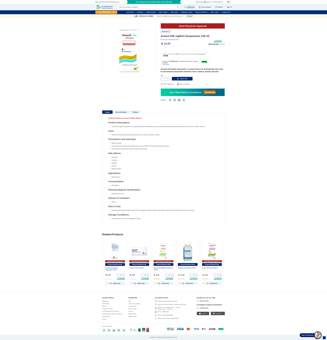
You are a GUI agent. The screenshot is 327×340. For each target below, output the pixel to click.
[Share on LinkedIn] (179, 100)
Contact (131, 311)
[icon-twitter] (109, 330)
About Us (104, 306)
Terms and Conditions (135, 303)
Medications (165, 31)
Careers (208, 2)
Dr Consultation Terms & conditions (112, 314)
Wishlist (220, 7)
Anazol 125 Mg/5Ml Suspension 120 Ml (163, 269)
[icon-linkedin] (114, 330)
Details (107, 112)
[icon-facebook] (104, 330)
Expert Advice (106, 316)
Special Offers (132, 314)
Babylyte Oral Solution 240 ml (187, 268)
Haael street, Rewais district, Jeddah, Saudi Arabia (172, 304)
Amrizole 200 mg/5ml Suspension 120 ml (111, 269)
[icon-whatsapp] (124, 330)
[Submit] (178, 6)
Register (208, 7)
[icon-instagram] (119, 330)
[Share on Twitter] (175, 100)
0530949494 (204, 308)
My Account (105, 301)
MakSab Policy (133, 316)
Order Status (105, 303)
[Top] (324, 337)
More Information (121, 112)
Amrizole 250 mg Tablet (136, 268)
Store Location (133, 309)
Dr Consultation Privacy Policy (110, 311)
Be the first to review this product (169, 39)
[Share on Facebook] (170, 100)
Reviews (135, 112)
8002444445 (204, 301)
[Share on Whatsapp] (184, 100)
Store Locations (218, 2)
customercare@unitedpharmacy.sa (109, 2)
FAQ (130, 301)
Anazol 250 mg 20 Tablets (210, 268)
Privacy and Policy (107, 309)
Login (203, 7)
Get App (200, 2)
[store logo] (104, 7)
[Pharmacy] (193, 92)
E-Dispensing (132, 306)
